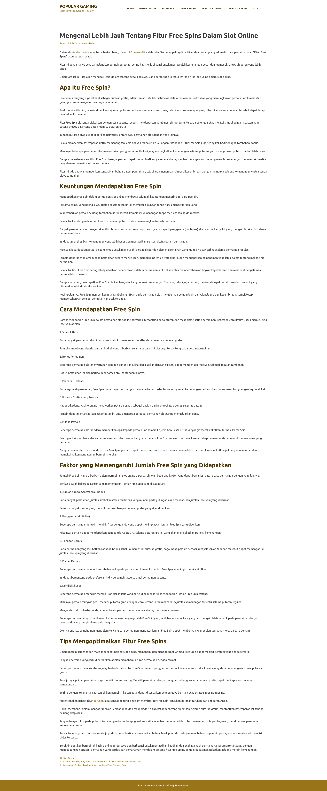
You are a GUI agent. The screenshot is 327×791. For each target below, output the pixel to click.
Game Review (188, 8)
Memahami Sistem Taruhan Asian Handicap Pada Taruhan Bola (94, 765)
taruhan (99, 700)
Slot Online (69, 758)
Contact (259, 8)
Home (130, 8)
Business (168, 8)
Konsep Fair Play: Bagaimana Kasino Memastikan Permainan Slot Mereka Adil (102, 761)
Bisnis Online (148, 8)
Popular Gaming (78, 6)
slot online (82, 52)
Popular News (238, 8)
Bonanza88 (138, 52)
